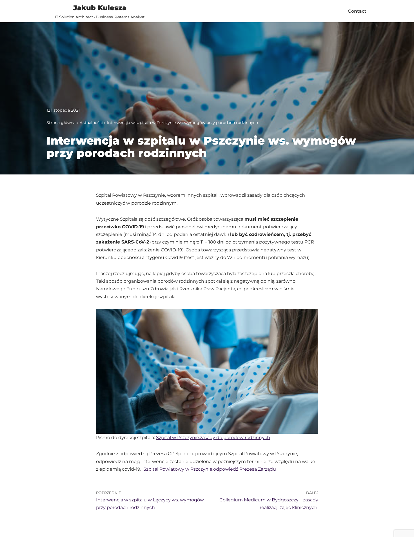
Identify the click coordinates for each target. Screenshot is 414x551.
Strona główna (60, 122)
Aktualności (91, 122)
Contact (357, 11)
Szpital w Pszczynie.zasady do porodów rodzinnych (213, 437)
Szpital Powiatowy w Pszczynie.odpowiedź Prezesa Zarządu (209, 469)
